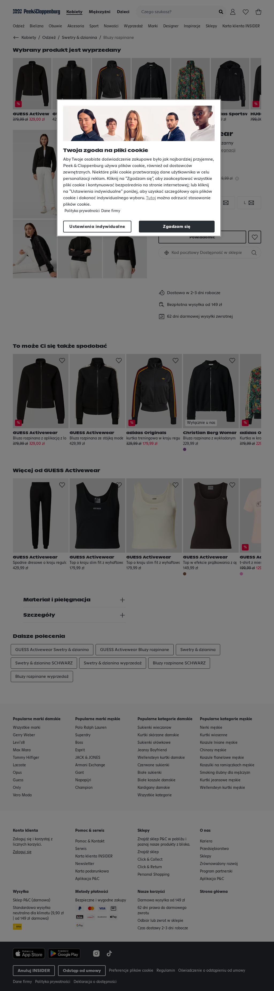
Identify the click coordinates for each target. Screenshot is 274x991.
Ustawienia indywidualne (97, 226)
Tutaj (151, 198)
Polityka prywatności (82, 211)
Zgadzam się (176, 226)
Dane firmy (110, 211)
